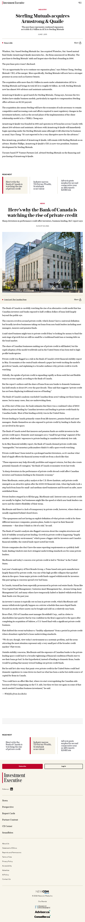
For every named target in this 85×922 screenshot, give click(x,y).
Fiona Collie (8, 43)
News (42, 204)
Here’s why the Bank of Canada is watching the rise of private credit (14, 185)
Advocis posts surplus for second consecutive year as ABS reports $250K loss (69, 185)
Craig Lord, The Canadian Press (15, 299)
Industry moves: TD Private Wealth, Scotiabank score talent (42, 185)
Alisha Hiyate (9, 860)
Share (76, 43)
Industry (42, 10)
